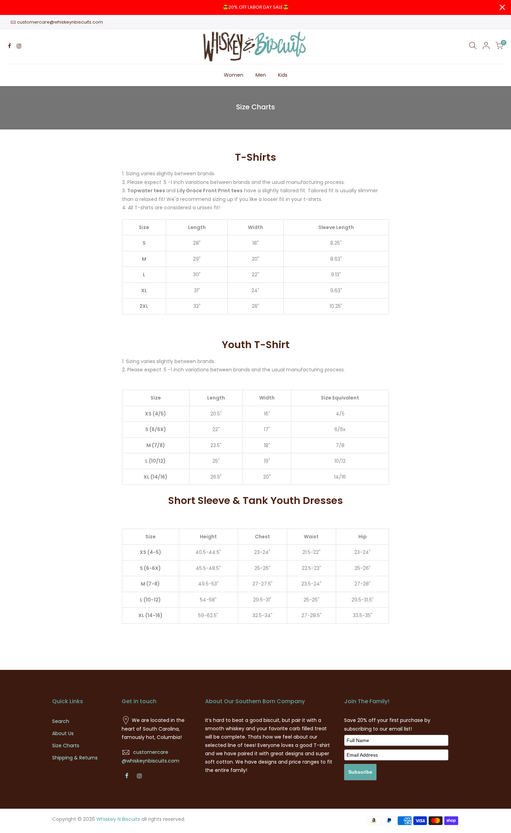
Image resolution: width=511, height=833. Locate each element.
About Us (63, 733)
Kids (282, 74)
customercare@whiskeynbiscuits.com (60, 22)
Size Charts (65, 745)
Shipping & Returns (75, 757)
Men (261, 74)
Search (60, 721)
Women (233, 74)
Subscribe (360, 772)
